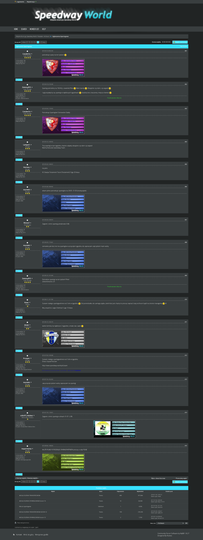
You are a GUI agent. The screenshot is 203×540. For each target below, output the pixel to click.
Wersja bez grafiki (41, 534)
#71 (186, 322)
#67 (186, 220)
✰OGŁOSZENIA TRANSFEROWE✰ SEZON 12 (33, 512)
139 (120, 512)
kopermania (26, 449)
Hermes (26, 167)
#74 (186, 412)
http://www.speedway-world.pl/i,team (54, 366)
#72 (186, 355)
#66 (186, 186)
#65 (186, 164)
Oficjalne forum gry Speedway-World (26, 36)
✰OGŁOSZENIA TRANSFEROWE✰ (29, 495)
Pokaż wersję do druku (23, 523)
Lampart (26, 145)
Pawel (159, 496)
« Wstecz (24, 42)
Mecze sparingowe (25, 506)
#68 (186, 242)
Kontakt (19, 534)
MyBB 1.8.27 (184, 533)
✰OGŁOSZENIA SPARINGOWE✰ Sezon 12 (32, 517)
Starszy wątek (21, 478)
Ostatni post (154, 496)
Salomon (101, 506)
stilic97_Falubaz (26, 415)
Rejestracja (31, 2)
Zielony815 (26, 87)
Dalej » (44, 42)
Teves (101, 495)
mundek (26, 189)
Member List (34, 29)
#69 (186, 275)
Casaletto (27, 54)
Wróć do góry (28, 534)
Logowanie (20, 2)
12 (120, 501)
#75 (186, 445)
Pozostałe (40, 36)
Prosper (26, 358)
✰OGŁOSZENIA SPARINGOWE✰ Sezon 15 (32, 501)
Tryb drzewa (183, 46)
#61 (186, 51)
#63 (186, 108)
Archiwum (46, 36)
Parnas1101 (161, 518)
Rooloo (169, 536)
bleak (26, 325)
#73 (186, 379)
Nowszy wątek (32, 478)
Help (44, 29)
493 (120, 495)
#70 (186, 299)
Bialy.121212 (161, 501)
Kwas (26, 302)
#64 (186, 141)
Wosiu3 (26, 223)
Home (16, 29)
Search (24, 29)
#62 (186, 84)
